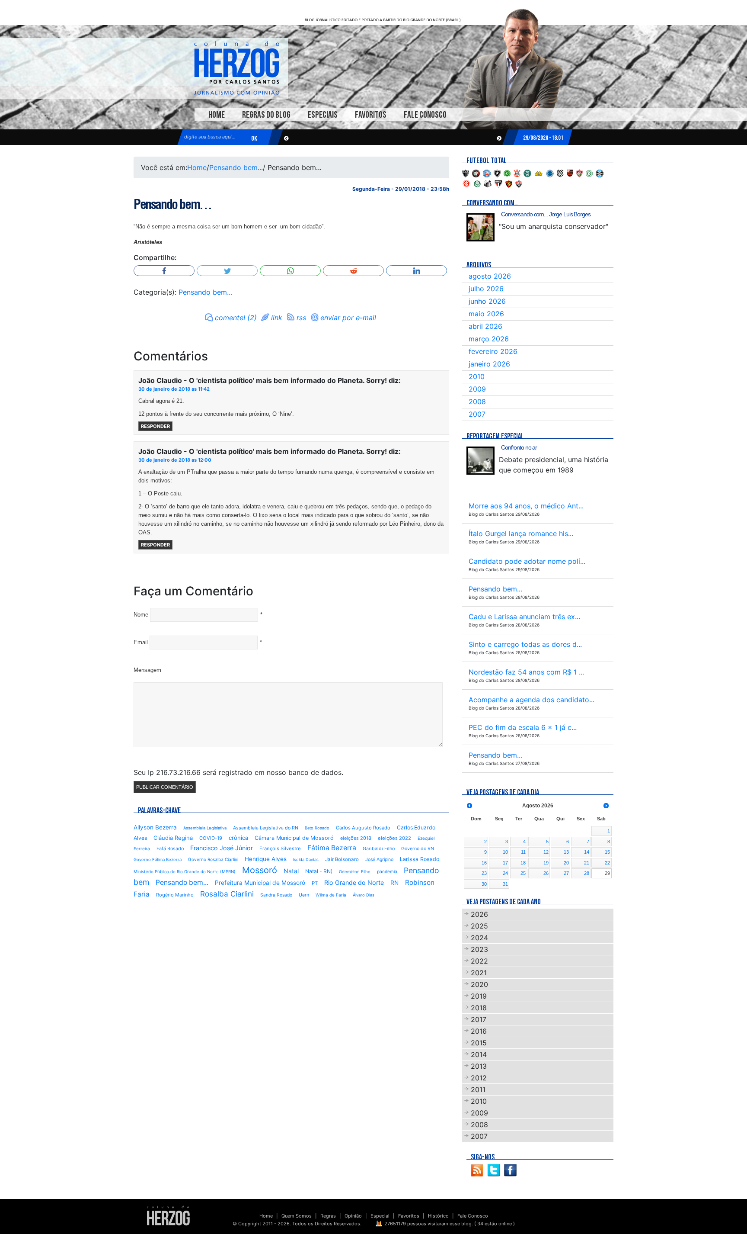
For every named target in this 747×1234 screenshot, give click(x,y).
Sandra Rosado (276, 895)
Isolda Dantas (306, 859)
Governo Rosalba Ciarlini (213, 859)
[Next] (606, 805)
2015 (479, 1042)
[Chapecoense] (507, 172)
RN (394, 882)
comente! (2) (236, 317)
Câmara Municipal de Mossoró (294, 838)
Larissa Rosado (419, 859)
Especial (379, 1216)
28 (586, 873)
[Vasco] (518, 183)
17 (505, 862)
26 (546, 873)
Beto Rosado (317, 828)
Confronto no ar (519, 447)
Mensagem (147, 670)
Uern (304, 895)
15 (607, 852)
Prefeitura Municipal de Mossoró (260, 882)
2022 (479, 961)
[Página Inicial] (168, 1215)
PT (315, 883)
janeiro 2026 (489, 364)
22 (607, 862)
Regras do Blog (266, 114)
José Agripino (379, 859)
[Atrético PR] (476, 172)
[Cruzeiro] (550, 172)
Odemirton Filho (354, 871)
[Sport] (508, 183)
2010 (477, 376)
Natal (291, 870)
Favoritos (370, 114)
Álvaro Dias (363, 895)
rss (301, 317)
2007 (477, 414)
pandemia (387, 871)
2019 (479, 996)
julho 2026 (486, 288)
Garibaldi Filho (379, 849)
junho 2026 (487, 301)
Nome (141, 614)
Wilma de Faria (331, 894)
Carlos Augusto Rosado (363, 828)
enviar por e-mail (348, 317)
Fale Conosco (425, 114)
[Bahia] (487, 172)
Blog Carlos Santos (236, 68)
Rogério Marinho (175, 895)
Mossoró (259, 870)
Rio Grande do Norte (354, 882)
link (276, 317)
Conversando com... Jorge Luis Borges (546, 214)
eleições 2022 (394, 838)
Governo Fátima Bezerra (158, 859)
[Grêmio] (599, 172)
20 (566, 862)
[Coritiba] (527, 172)
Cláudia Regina (173, 837)
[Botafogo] (497, 172)
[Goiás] (589, 172)
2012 (479, 1077)
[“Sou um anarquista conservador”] (480, 227)
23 (484, 873)
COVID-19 (210, 838)
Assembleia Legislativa (205, 828)
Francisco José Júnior (221, 848)
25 (523, 873)
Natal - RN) (318, 871)
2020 (479, 984)
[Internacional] (466, 183)
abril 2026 (485, 326)
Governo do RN (417, 849)
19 (546, 862)
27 (566, 873)
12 (546, 852)
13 (566, 852)
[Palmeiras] (477, 183)
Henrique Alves (266, 858)
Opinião (353, 1216)
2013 (479, 1066)
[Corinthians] (517, 172)
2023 (479, 949)
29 (607, 873)
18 (523, 862)
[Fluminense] (579, 172)
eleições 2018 (355, 838)
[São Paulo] (498, 183)
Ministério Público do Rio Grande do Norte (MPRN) (185, 871)
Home (216, 114)
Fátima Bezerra (331, 848)
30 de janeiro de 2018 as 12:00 (174, 460)
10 (505, 852)
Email (141, 642)
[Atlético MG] (465, 172)
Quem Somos (296, 1216)
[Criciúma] (538, 172)
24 (505, 873)
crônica (238, 837)
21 (586, 862)
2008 (477, 401)
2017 (478, 1019)
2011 (478, 1089)
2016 (479, 1031)
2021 (479, 972)
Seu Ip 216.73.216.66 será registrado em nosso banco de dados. (238, 772)
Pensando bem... (236, 167)
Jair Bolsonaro (342, 859)
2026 (479, 914)
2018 (479, 1007)
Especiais (323, 114)
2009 (477, 389)
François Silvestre (280, 848)
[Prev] (469, 805)
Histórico (438, 1216)
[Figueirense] (560, 172)
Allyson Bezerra (155, 827)
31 (505, 884)
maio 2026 (486, 313)
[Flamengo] (570, 172)
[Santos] (488, 183)
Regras (328, 1216)
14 (586, 852)
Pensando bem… (172, 204)
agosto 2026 (490, 276)
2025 (479, 926)
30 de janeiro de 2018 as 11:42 (174, 389)
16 (484, 862)
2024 (479, 937)
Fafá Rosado (170, 848)
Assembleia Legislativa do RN (265, 828)
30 (484, 884)
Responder (155, 426)
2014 (479, 1054)
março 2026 (489, 338)
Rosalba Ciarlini (227, 893)
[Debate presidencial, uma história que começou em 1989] (480, 461)
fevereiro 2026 (493, 351)
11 (523, 852)
